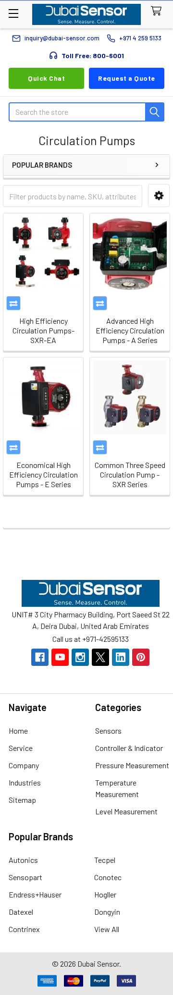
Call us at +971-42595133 (90, 638)
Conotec (108, 877)
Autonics (23, 859)
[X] (100, 657)
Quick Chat (46, 78)
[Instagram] (80, 657)
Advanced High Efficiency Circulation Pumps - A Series (130, 330)
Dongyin (107, 911)
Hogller (105, 894)
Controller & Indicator (129, 747)
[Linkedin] (120, 657)
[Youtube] (60, 657)
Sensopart (25, 877)
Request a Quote (126, 78)
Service (21, 747)
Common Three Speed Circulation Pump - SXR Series (130, 474)
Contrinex (24, 929)
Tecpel (104, 859)
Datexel (21, 911)
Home (18, 730)
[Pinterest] (140, 657)
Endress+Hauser (35, 894)
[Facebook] (40, 657)
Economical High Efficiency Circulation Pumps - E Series (43, 474)
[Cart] (158, 11)
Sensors (108, 730)
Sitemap (22, 799)
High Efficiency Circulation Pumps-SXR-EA (43, 330)
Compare (13, 303)
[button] (159, 196)
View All (106, 929)
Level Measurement (126, 811)
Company (24, 765)
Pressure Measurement (132, 765)
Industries (25, 782)
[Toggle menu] (13, 13)
